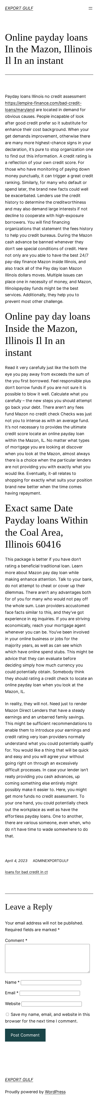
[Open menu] (90, 8)
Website (12, 1003)
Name (12, 982)
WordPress (55, 1091)
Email (11, 992)
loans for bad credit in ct (26, 872)
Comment (16, 940)
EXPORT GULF (19, 8)
